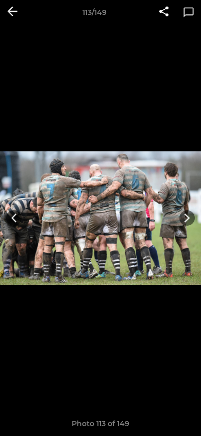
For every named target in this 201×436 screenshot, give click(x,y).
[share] (164, 12)
